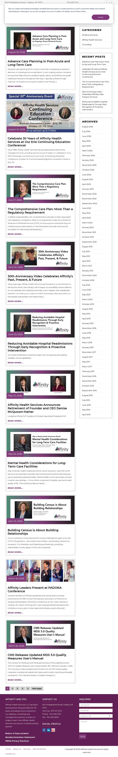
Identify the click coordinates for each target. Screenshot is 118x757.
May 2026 (86, 141)
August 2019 (87, 309)
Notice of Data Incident (17, 733)
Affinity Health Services (92, 40)
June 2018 (86, 333)
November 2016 (89, 381)
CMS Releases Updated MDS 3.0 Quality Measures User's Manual (37, 656)
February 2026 (88, 155)
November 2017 (89, 352)
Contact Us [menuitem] (10, 754)
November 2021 (89, 232)
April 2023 (86, 184)
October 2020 (88, 280)
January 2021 (87, 271)
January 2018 (87, 347)
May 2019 (86, 314)
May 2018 (86, 338)
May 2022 (86, 213)
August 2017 (87, 357)
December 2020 (89, 275)
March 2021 (87, 266)
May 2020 (86, 294)
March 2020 (87, 299)
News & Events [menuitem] (39, 749)
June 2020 (86, 290)
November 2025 (89, 165)
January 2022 (88, 227)
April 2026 (86, 146)
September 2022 (89, 203)
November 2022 (89, 198)
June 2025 (86, 175)
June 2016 (86, 405)
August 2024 (87, 179)
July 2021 (86, 251)
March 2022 (87, 223)
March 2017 (87, 366)
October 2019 (88, 304)
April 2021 (86, 261)
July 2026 (86, 131)
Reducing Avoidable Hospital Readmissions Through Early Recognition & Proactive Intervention (40, 347)
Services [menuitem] (27, 749)
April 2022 (86, 218)
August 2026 (87, 127)
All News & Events (90, 35)
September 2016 (89, 390)
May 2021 (86, 256)
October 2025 (88, 170)
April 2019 (86, 319)
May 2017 (86, 362)
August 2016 (87, 395)
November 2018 (89, 328)
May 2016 (86, 410)
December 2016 (89, 376)
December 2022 (89, 194)
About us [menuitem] (17, 749)
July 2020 (86, 285)
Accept (100, 17)
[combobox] (96, 716)
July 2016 (86, 400)
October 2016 (88, 386)
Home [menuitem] (8, 749)
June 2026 (86, 136)
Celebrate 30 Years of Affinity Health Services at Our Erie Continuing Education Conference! (39, 142)
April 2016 (86, 414)
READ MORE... (15, 86)
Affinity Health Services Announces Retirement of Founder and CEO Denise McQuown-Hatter (37, 408)
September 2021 (89, 242)
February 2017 (88, 371)
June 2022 (86, 208)
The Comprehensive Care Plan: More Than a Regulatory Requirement (40, 210)
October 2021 (88, 237)
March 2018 (87, 342)
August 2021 (87, 246)
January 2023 (88, 189)
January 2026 (88, 160)
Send (82, 736)
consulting (86, 44)
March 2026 (87, 151)
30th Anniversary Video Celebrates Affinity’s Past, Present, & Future (40, 277)
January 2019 (87, 323)
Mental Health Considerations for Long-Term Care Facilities (37, 464)
